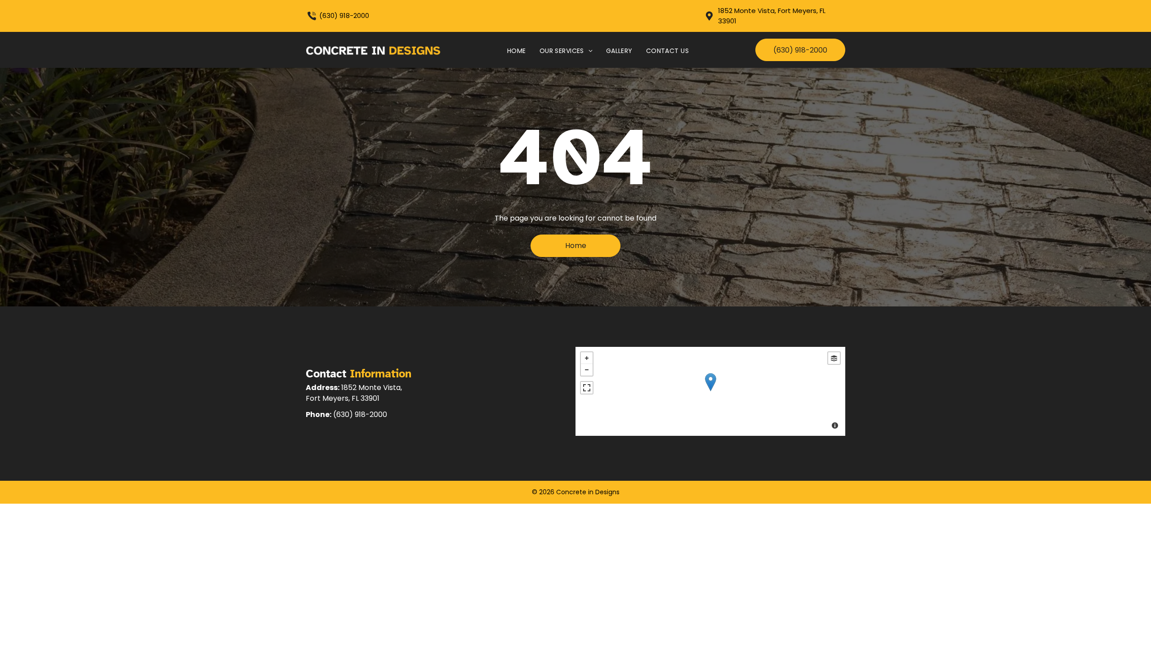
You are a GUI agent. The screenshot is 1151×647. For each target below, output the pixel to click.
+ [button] (587, 358)
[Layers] (834, 358)
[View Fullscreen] (587, 388)
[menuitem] (516, 51)
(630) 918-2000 (344, 15)
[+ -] (710, 391)
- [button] (587, 370)
